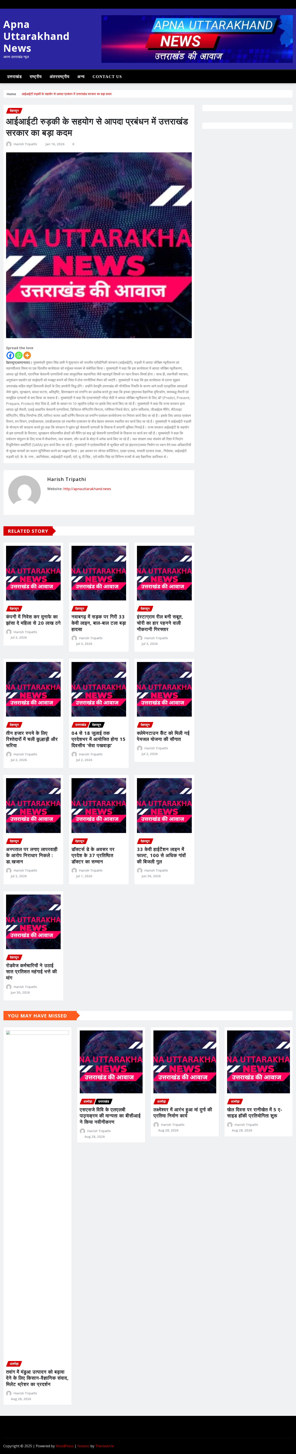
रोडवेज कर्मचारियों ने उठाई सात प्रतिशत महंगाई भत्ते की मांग (31, 971)
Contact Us (107, 76)
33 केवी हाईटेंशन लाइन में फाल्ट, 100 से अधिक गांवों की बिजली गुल (161, 855)
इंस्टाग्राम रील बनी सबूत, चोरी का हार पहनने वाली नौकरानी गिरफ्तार (160, 622)
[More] (27, 355)
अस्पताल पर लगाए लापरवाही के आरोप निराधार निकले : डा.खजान (32, 855)
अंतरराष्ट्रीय (60, 76)
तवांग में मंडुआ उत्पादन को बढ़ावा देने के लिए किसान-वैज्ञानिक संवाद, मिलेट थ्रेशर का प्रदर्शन (37, 1377)
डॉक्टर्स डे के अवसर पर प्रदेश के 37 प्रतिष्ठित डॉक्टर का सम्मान (93, 855)
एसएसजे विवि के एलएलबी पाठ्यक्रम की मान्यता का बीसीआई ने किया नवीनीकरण (110, 1115)
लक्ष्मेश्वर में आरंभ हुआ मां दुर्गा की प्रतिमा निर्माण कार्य (182, 1112)
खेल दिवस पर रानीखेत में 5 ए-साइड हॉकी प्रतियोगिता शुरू (254, 1112)
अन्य (81, 76)
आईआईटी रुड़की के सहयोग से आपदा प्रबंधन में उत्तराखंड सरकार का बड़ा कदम (67, 94)
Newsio (83, 1446)
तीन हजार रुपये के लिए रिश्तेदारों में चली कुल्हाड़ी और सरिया (32, 739)
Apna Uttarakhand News (36, 36)
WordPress (65, 1446)
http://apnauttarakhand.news (87, 488)
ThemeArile (104, 1446)
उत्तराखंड (14, 76)
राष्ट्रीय (36, 76)
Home (11, 94)
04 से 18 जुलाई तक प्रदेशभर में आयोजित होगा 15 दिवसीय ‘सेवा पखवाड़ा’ (99, 739)
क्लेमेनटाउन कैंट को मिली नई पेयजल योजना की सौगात (163, 736)
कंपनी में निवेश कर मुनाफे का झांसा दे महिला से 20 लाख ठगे (33, 619)
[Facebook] (10, 355)
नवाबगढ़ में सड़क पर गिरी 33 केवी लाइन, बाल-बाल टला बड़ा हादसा (99, 622)
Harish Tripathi (25, 144)
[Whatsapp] (19, 355)
